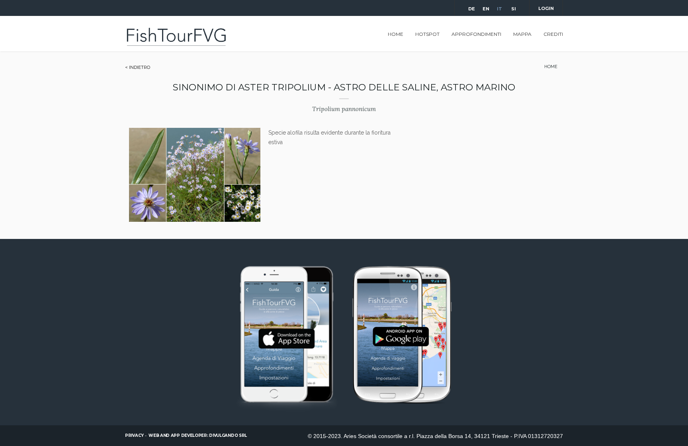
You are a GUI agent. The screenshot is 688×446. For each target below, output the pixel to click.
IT (499, 9)
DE (471, 9)
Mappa (522, 34)
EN (485, 9)
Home (395, 34)
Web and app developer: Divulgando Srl (198, 435)
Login (546, 8)
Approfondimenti (476, 34)
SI (513, 9)
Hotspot (427, 34)
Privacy (134, 435)
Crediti (553, 34)
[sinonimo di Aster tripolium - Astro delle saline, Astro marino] (194, 220)
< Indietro (137, 67)
